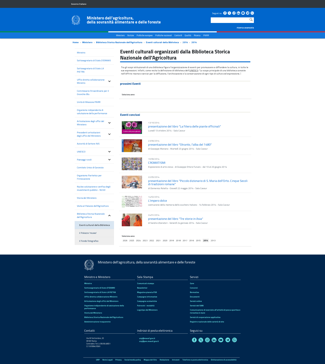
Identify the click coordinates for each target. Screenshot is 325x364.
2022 (151, 240)
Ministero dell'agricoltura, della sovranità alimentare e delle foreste (124, 20)
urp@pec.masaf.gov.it (149, 341)
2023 (145, 240)
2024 (138, 240)
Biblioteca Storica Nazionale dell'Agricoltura (119, 42)
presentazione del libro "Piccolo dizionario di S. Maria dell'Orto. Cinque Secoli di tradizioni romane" (197, 182)
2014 (185, 42)
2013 (213, 240)
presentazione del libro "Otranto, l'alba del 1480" (180, 144)
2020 (165, 240)
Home (76, 42)
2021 (158, 240)
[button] (109, 81)
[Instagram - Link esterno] (234, 13)
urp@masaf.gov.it (147, 338)
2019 (171, 240)
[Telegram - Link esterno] (247, 13)
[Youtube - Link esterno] (243, 13)
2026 (125, 240)
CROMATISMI (156, 162)
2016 (191, 240)
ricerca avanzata (245, 27)
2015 (198, 240)
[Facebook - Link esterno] (225, 13)
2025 (131, 240)
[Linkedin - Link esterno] (238, 13)
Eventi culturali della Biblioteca (162, 42)
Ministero (87, 42)
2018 (178, 240)
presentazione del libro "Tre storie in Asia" (175, 218)
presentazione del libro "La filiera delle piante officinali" (184, 126)
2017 (185, 240)
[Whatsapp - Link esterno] (252, 13)
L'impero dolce (157, 200)
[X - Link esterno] (229, 13)
